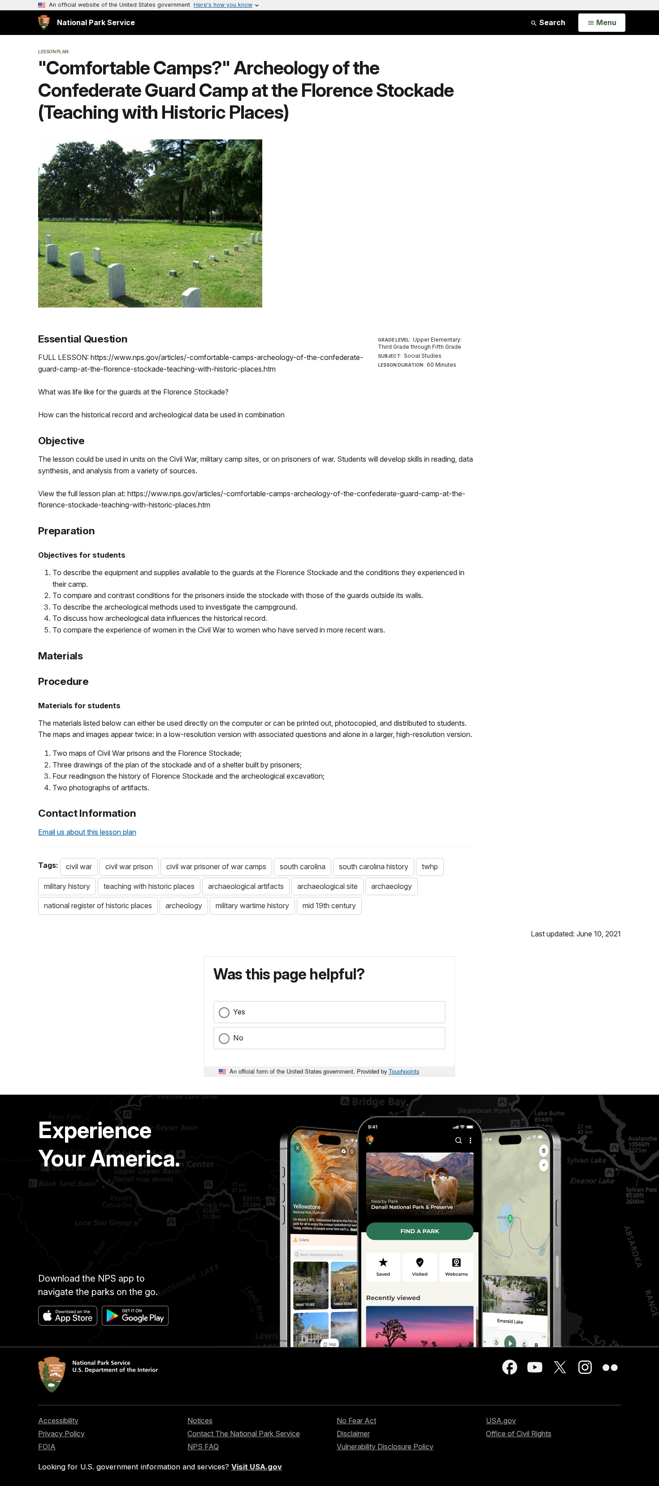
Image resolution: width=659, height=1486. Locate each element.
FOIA (47, 1446)
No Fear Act (356, 1420)
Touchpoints (404, 1071)
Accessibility (58, 1420)
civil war (79, 866)
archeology (183, 905)
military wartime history (252, 905)
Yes (239, 1011)
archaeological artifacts (246, 886)
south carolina (302, 866)
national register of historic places (98, 905)
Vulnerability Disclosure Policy (385, 1446)
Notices (199, 1420)
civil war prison (129, 866)
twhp (430, 866)
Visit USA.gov (256, 1466)
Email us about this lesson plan (87, 831)
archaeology (391, 886)
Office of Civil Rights (518, 1433)
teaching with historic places (149, 886)
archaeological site (327, 886)
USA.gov (501, 1420)
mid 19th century (329, 905)
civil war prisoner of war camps (216, 866)
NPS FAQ (203, 1446)
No (238, 1037)
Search (551, 22)
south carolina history (373, 866)
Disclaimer (353, 1433)
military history (67, 886)
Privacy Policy (61, 1433)
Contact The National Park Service (243, 1433)
